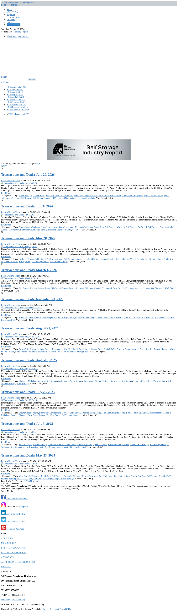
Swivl (166, 195)
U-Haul (75, 230)
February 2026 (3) (19, 102)
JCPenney (22, 415)
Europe (125, 444)
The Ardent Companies (132, 195)
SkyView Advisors (9, 261)
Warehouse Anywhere (40, 227)
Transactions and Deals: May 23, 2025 (28, 455)
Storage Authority (164, 259)
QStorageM (107, 288)
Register (13, 5)
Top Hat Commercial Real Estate (116, 413)
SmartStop (117, 288)
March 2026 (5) (18, 99)
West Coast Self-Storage (21, 198)
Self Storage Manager (42, 198)
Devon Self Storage (72, 476)
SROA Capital (169, 288)
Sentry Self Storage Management (147, 413)
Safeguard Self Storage (11, 447)
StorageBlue (82, 352)
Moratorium (14, 230)
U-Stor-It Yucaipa (30, 447)
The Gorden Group (58, 261)
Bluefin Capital (25, 444)
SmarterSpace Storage (28, 413)
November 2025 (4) (20, 109)
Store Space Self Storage (26, 352)
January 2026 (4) (18, 104)
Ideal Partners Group (105, 317)
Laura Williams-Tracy (10, 180)
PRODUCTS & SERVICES (13, 552)
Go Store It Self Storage (148, 227)
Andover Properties (140, 349)
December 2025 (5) (19, 107)
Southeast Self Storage (47, 381)
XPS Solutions (122, 259)
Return (37, 163)
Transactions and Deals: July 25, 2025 (28, 392)
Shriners (158, 288)
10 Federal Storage (85, 444)
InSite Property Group (120, 349)
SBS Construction (77, 447)
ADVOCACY (7, 557)
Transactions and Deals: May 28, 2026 (28, 238)
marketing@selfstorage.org (13, 599)
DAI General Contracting (64, 198)
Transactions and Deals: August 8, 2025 (29, 360)
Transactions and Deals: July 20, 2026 (28, 174)
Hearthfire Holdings (86, 317)
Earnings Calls (166, 227)
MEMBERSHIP (8, 543)
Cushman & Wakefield (29, 259)
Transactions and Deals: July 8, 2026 (27, 206)
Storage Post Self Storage (73, 288)
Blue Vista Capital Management (43, 317)
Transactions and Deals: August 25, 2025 (29, 328)
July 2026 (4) (17, 89)
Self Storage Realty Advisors (31, 288)
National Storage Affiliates (85, 195)
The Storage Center (40, 261)
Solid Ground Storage (97, 259)
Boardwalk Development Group (82, 349)
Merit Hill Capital (53, 288)
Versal (133, 259)
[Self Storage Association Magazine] (17, 2)
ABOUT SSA (7, 538)
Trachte (111, 259)
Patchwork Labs (64, 230)
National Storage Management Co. (52, 349)
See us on (15, 529)
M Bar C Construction (125, 317)
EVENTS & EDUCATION (13, 548)
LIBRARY (6, 566)
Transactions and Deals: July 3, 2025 (27, 423)
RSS (9, 87)
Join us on (15, 514)
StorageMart (24, 227)
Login (3, 5)
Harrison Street (114, 444)
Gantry (14, 415)
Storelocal (23, 317)
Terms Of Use (65, 609)
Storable (170, 317)
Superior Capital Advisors (109, 195)
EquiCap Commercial (153, 195)
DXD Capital (38, 195)
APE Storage (23, 383)
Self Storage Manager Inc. (75, 259)
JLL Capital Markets (86, 198)
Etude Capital (104, 349)
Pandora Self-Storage (139, 444)
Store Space (14, 478)
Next (32, 481)
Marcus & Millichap (64, 195)
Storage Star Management (62, 227)
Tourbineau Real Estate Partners (62, 444)
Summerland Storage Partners (96, 381)
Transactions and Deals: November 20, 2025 (32, 299)
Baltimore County (28, 230)
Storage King (24, 261)
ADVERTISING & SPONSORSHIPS (18, 562)
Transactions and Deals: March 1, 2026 (29, 270)
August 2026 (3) (18, 87)
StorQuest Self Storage (148, 476)
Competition (160, 317)
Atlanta (4, 230)
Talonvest (5, 198)
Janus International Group (125, 476)
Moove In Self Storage (127, 227)
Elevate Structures (90, 476)
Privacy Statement (51, 609)
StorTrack (50, 195)
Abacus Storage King (91, 413)
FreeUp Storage (40, 444)
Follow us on (17, 498)
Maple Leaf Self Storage (52, 476)
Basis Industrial (8, 320)
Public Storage (25, 195)
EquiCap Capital (53, 415)
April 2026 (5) (17, 97)
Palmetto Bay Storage (146, 259)
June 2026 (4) (17, 92)
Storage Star (148, 288)
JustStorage (63, 381)
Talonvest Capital (92, 288)
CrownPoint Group (27, 349)
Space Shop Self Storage (105, 227)
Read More (6, 193)
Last (36, 481)
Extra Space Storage (36, 415)
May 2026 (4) (17, 94)
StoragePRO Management (51, 259)
